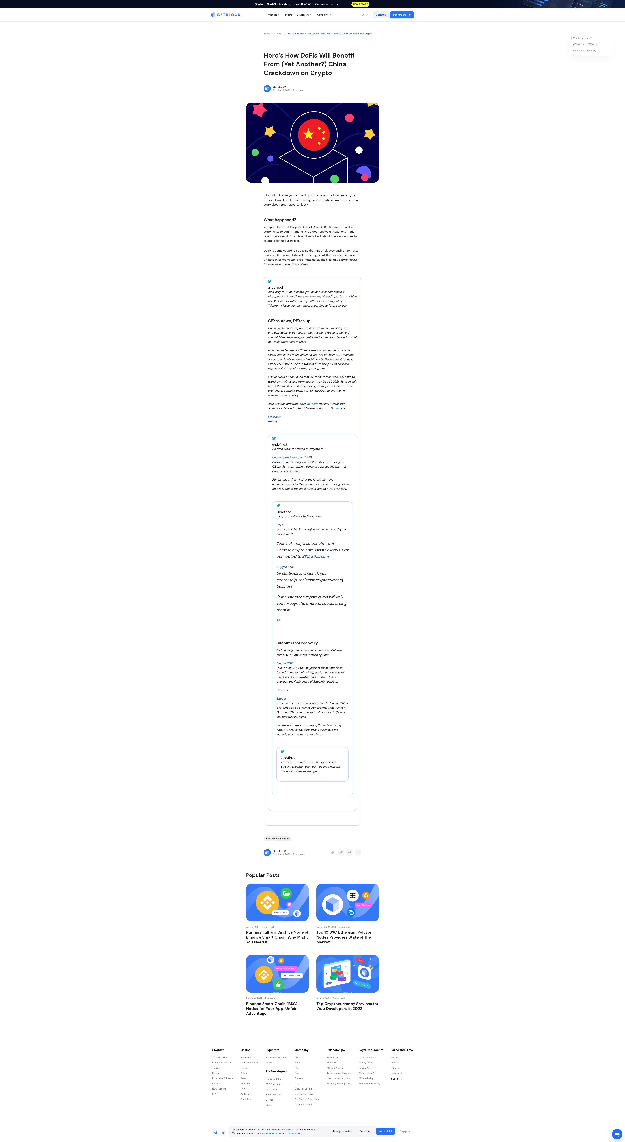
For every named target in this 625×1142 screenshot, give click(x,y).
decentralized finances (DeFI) (292, 457)
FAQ (297, 1083)
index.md (395, 1067)
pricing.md (396, 1073)
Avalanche (246, 1093)
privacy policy (273, 1132)
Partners (270, 1062)
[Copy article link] (332, 852)
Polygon (245, 1067)
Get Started (272, 1089)
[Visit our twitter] (223, 1133)
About (298, 1057)
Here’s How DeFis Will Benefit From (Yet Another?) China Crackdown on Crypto (330, 33)
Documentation (274, 1078)
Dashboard (399, 14)
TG (278, 620)
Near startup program (338, 1078)
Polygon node (285, 567)
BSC (305, 556)
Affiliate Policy (366, 1078)
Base (243, 1078)
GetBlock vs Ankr (303, 1088)
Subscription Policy (369, 1073)
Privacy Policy (366, 1062)
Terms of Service (367, 1057)
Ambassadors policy (369, 1083)
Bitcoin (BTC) (285, 663)
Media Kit (332, 1062)
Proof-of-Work (308, 404)
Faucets (216, 1083)
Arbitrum (245, 1083)
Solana (244, 1073)
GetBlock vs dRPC (304, 1104)
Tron (243, 1088)
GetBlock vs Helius (304, 1093)
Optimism (246, 1099)
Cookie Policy (366, 1067)
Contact (381, 14)
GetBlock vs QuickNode (307, 1099)
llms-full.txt (396, 1062)
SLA (214, 1093)
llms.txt (394, 1057)
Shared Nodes (219, 1057)
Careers (299, 1078)
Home (267, 33)
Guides (269, 1099)
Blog (279, 33)
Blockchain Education (277, 838)
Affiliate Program (335, 1067)
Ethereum (274, 417)
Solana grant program (338, 1083)
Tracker (216, 1067)
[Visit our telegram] (215, 1133)
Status (269, 1105)
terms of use (294, 1132)
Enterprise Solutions (222, 1078)
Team (298, 1062)
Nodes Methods (274, 1094)
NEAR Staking (219, 1088)
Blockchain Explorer (276, 1057)
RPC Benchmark (274, 1084)
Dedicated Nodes (221, 1062)
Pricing (288, 14)
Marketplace (333, 1057)
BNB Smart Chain (249, 1062)
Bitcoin (335, 408)
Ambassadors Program (339, 1073)
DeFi (279, 525)
